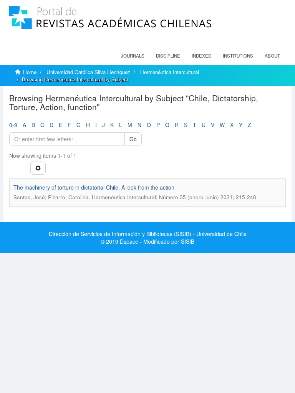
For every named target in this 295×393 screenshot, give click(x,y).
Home (29, 72)
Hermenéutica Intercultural (169, 72)
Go (133, 139)
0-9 (13, 125)
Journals (132, 56)
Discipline (168, 56)
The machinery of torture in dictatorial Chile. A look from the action (93, 187)
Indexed (201, 56)
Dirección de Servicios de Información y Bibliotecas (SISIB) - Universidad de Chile (148, 234)
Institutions (238, 56)
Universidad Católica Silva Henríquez (88, 72)
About (272, 56)
